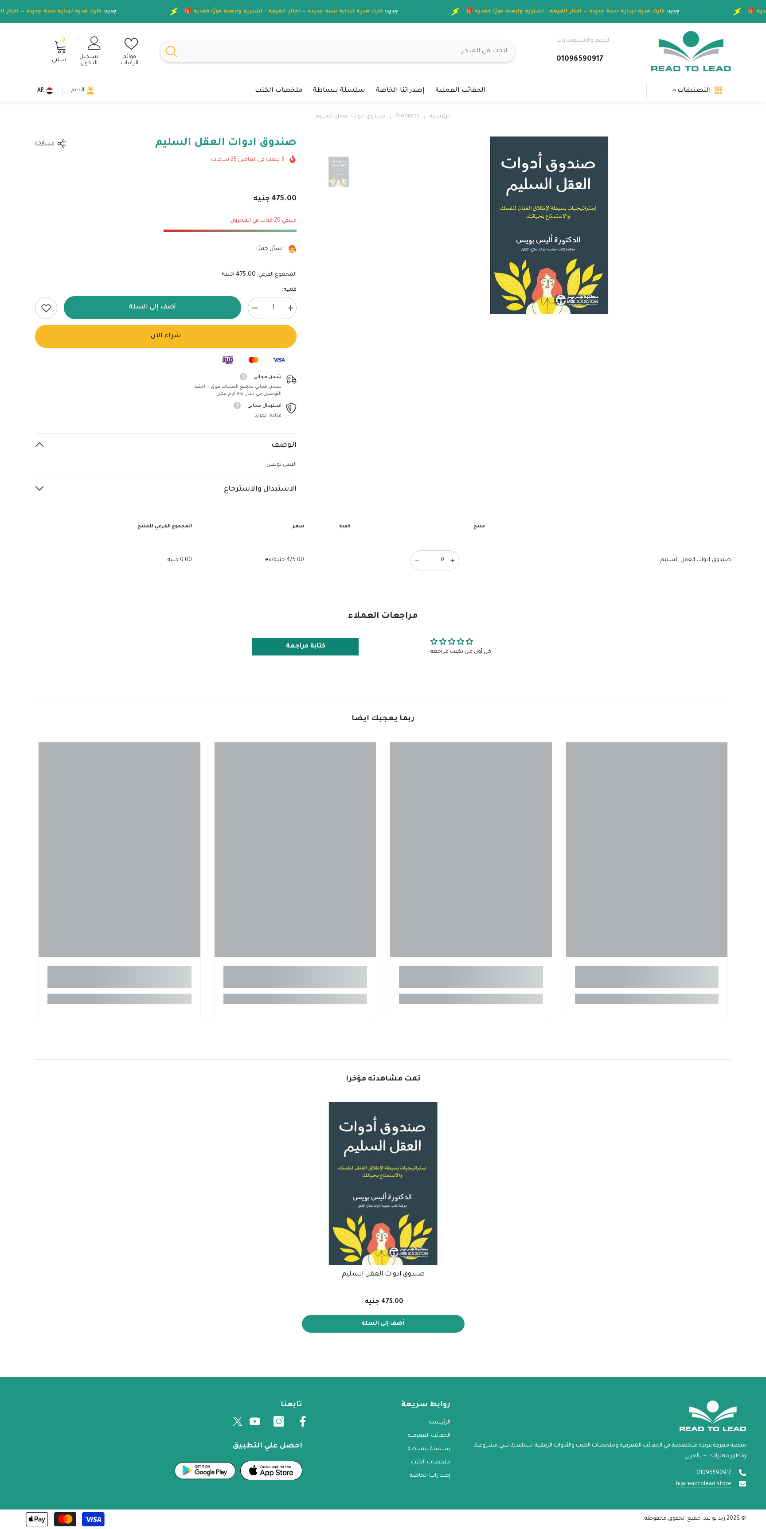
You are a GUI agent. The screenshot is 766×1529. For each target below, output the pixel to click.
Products (407, 116)
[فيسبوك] (302, 1421)
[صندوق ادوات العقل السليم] (383, 1183)
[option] (549, 225)
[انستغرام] (279, 1421)
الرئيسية (440, 116)
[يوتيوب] (255, 1421)
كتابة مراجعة (305, 646)
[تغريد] (237, 1421)
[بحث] (337, 51)
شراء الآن (166, 336)
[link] (46, 308)
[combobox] (349, 51)
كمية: (289, 290)
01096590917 (713, 1473)
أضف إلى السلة (150, 307)
